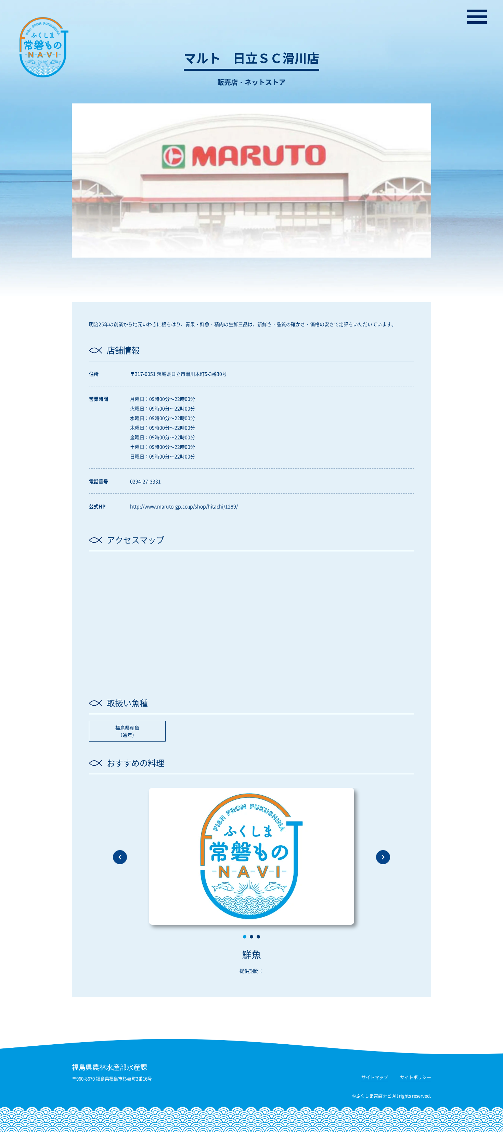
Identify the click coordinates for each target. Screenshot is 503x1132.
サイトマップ (374, 1077)
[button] (244, 936)
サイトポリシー (415, 1077)
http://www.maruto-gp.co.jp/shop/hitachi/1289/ (184, 506)
